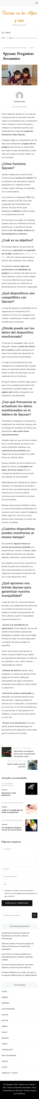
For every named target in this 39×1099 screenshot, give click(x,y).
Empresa (6, 1003)
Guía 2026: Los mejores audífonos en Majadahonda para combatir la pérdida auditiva (17, 957)
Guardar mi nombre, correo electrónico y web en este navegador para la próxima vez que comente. (20, 893)
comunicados (19, 102)
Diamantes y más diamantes (9, 794)
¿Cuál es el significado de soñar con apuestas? (12, 811)
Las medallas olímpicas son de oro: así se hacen (12, 828)
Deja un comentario (19, 107)
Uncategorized (9, 1056)
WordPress (20, 1093)
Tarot (5, 1044)
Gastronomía (8, 1009)
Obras (5, 1026)
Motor (5, 1021)
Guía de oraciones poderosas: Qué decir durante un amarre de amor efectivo (17, 966)
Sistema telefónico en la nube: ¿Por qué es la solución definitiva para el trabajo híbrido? (19, 973)
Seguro (5, 1038)
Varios (31, 48)
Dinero (5, 997)
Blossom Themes (23, 1090)
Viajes (4, 1067)
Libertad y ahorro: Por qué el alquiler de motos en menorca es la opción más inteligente (17, 946)
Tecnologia (7, 1050)
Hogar (5, 1015)
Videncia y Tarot (10, 1073)
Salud (4, 1032)
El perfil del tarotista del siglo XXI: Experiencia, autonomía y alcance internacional (16, 936)
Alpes (4, 991)
